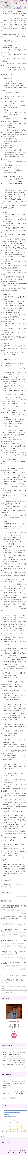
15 (21, 1127)
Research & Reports (7, 892)
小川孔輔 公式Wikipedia (10, 1116)
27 (14, 1131)
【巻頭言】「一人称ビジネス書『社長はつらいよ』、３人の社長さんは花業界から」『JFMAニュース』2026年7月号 (14, 1062)
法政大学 (6, 1114)
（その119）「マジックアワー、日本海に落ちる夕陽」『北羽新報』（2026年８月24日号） (14, 1083)
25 (6, 1131)
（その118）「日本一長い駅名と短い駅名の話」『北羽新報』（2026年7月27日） (14, 1093)
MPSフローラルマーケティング (12, 1112)
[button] (25, 992)
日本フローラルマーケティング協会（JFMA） (15, 1110)
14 (17, 1127)
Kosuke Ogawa (14, 1021)
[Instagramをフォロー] (14, 1035)
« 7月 (2, 1136)
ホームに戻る (5, 1142)
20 (14, 1129)
